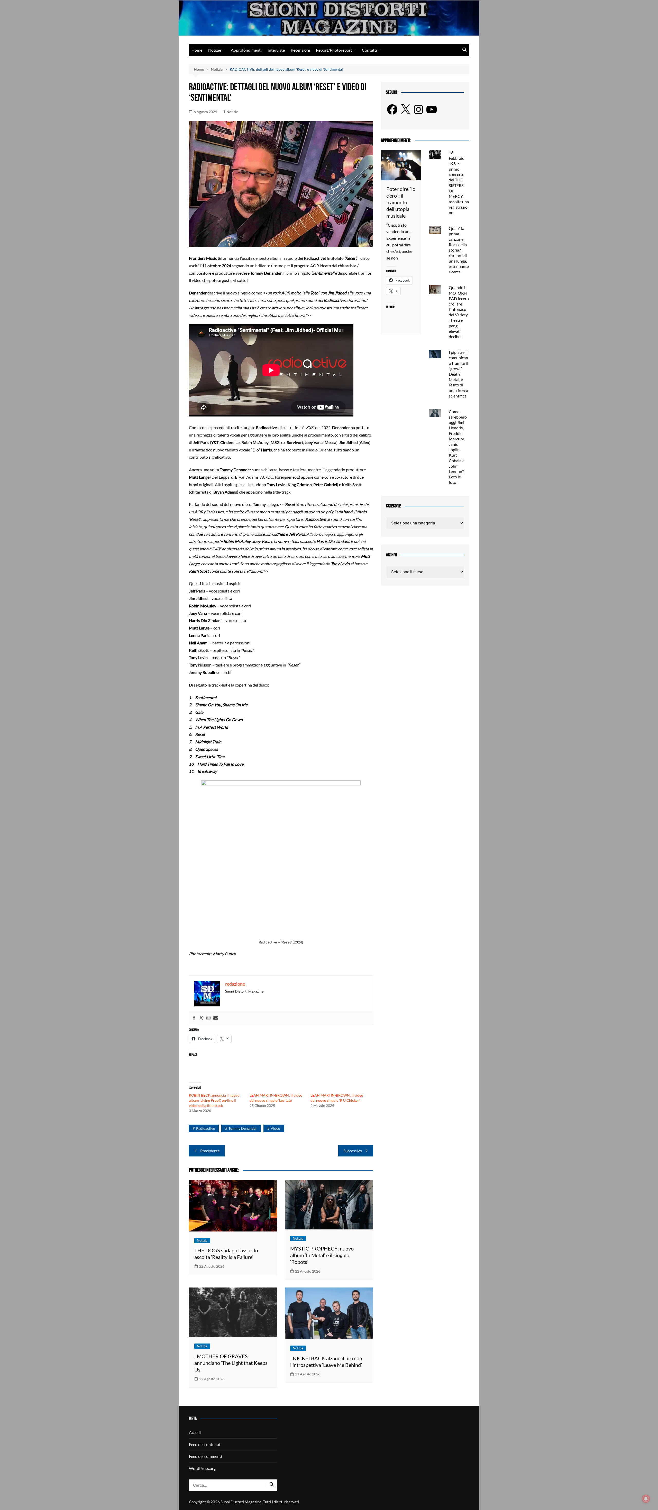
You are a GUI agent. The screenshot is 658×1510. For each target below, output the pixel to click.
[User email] (215, 1018)
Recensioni (300, 50)
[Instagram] (208, 1018)
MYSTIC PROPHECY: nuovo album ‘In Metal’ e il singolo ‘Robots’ (322, 1255)
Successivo (352, 1150)
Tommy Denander (243, 1128)
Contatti (369, 50)
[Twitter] (201, 1018)
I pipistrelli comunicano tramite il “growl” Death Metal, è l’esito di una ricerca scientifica (458, 374)
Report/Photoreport (334, 50)
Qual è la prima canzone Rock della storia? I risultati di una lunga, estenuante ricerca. (459, 250)
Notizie (214, 50)
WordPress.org (202, 1468)
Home (196, 50)
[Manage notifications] (646, 1499)
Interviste (276, 50)
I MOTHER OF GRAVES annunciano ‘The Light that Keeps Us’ (231, 1363)
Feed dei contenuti (205, 1444)
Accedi (195, 1432)
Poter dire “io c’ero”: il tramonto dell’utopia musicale (400, 202)
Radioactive (205, 1128)
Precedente (210, 1150)
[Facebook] (194, 1018)
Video (275, 1128)
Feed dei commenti (205, 1456)
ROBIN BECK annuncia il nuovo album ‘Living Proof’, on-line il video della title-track (214, 1100)
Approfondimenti (246, 50)
